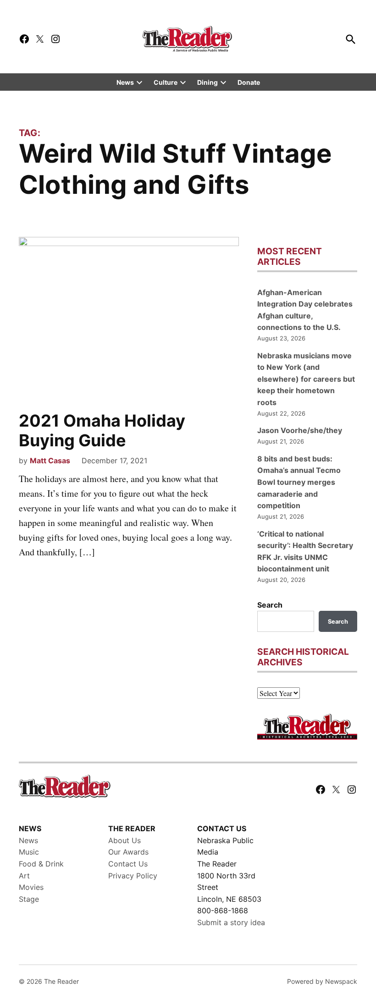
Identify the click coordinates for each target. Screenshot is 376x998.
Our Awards (128, 851)
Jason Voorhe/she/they (299, 430)
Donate (249, 82)
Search (269, 604)
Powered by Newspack (322, 981)
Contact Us (128, 863)
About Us (124, 840)
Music (29, 851)
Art (24, 875)
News (125, 82)
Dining (207, 82)
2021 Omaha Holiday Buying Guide (102, 430)
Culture (165, 82)
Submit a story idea (231, 922)
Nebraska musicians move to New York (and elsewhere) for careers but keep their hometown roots (306, 379)
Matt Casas (50, 460)
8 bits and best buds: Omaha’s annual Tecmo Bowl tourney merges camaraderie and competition (299, 482)
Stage (29, 899)
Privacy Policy (132, 875)
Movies (31, 887)
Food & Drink (41, 863)
